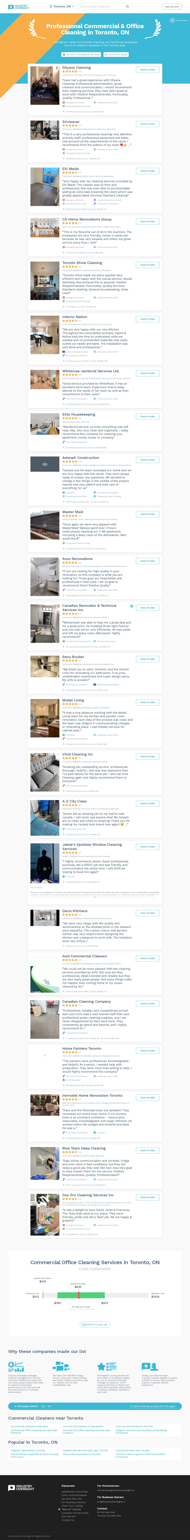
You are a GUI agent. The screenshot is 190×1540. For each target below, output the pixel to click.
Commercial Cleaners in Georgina (29, 1426)
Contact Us (68, 1520)
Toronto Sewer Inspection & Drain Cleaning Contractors (34, 1455)
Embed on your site (97, 1324)
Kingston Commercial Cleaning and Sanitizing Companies (141, 1431)
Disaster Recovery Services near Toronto (85, 1450)
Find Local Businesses (74, 1495)
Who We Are (68, 1516)
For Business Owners (74, 1502)
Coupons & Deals (117, 54)
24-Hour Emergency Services (83, 54)
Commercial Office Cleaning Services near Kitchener (34, 1431)
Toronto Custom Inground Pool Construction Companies (140, 1455)
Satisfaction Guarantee (75, 1491)
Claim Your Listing (72, 1505)
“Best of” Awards (71, 1509)
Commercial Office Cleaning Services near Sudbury (86, 1431)
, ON (53, 1442)
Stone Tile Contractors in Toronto (81, 1454)
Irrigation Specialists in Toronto (28, 1450)
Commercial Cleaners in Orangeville (83, 1426)
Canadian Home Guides (75, 1512)
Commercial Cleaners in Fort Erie (134, 1426)
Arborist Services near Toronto (133, 1450)
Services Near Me (71, 1498)
